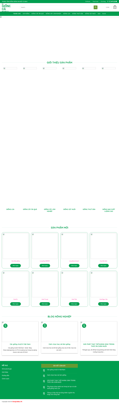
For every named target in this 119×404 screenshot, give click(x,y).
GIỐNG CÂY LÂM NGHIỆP (49, 210)
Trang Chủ (17, 14)
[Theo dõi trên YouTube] (116, 1)
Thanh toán (95, 1)
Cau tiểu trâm (103, 261)
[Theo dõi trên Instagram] (110, 1)
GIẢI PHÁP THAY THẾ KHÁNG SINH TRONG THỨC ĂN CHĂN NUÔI (98, 345)
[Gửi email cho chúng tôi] (114, 1)
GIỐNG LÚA (10, 209)
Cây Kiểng (26, 14)
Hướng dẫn (5, 375)
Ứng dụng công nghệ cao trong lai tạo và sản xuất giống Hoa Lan (62, 387)
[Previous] (4, 37)
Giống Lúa (66, 14)
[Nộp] (95, 7)
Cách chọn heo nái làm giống (59, 344)
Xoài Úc (15, 299)
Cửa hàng (103, 1)
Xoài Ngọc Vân (103, 299)
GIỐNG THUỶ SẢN (89, 209)
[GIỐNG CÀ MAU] (9, 7)
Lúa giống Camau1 (74, 261)
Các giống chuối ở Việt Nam (20, 344)
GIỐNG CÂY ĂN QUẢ (30, 209)
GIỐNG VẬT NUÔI (69, 209)
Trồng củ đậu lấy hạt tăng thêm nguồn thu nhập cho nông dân (61, 393)
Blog (104, 14)
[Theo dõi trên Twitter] (112, 1)
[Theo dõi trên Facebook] (108, 1)
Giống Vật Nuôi (90, 14)
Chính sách (5, 379)
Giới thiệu (5, 372)
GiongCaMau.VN (17, 401)
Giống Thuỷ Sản (77, 14)
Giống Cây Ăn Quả (37, 14)
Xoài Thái (74, 299)
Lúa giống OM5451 (45, 261)
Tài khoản (87, 1)
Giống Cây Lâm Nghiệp (53, 14)
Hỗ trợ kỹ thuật (7, 369)
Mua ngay (15, 265)
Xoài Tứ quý (45, 299)
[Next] (114, 37)
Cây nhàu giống (15, 261)
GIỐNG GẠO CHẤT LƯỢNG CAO (108, 210)
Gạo (99, 14)
